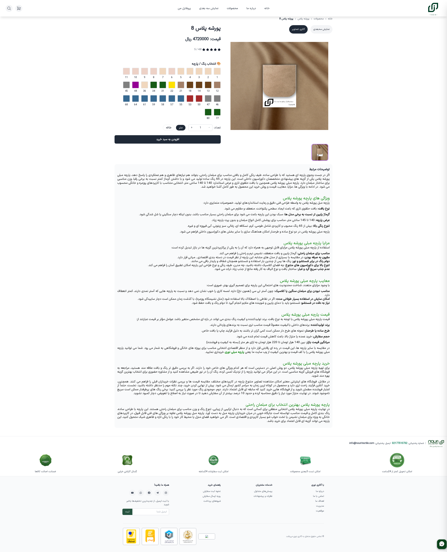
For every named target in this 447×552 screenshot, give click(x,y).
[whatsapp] (141, 493)
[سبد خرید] (18, 8)
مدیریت (320, 506)
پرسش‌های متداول (263, 491)
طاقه (168, 128)
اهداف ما (319, 501)
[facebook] (149, 493)
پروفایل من (184, 8)
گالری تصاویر (298, 29)
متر (181, 128)
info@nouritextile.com (361, 443)
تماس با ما (318, 496)
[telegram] (157, 493)
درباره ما (251, 8)
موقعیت (320, 511)
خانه (267, 8)
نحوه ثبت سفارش (212, 491)
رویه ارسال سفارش (212, 496)
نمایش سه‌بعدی (321, 29)
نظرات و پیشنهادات (263, 496)
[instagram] (166, 493)
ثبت (127, 512)
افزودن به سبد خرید (167, 139)
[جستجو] (9, 8)
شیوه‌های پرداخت (212, 501)
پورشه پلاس (303, 19)
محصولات (232, 8)
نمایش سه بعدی (208, 8)
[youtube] (132, 493)
